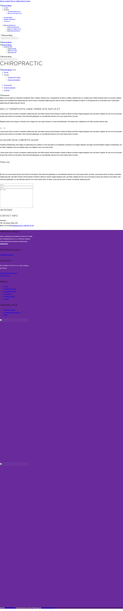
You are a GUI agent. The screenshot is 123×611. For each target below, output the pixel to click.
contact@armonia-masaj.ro (9, 273)
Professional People (48, 608)
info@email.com (16, 226)
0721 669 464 (4, 276)
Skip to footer (25, 1)
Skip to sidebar (15, 1)
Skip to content (5, 1)
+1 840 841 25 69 (28, 226)
